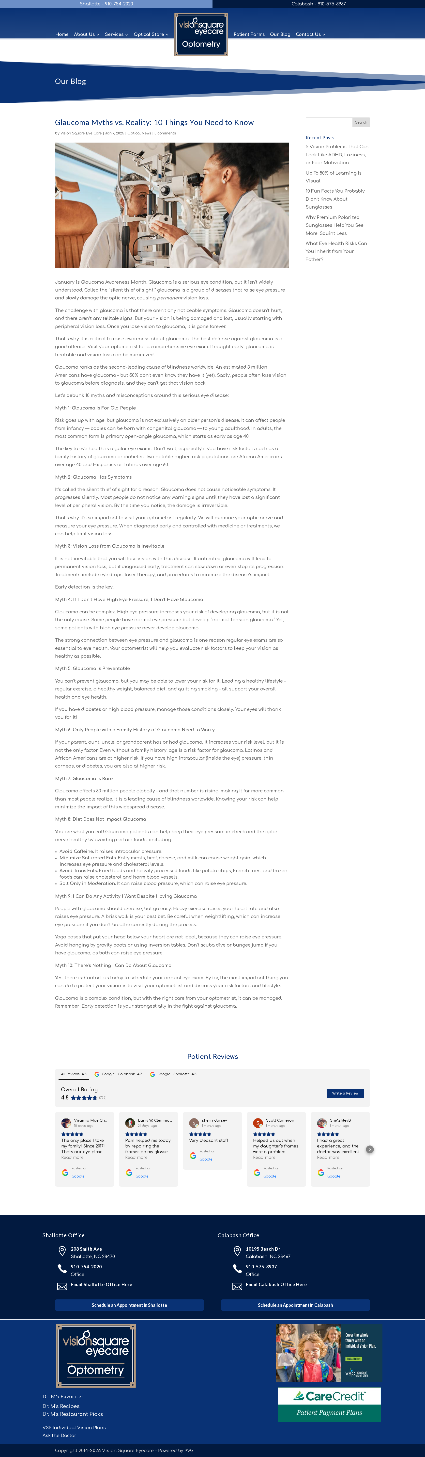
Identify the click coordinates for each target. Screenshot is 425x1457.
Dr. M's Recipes (61, 1406)
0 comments (165, 133)
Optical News (139, 133)
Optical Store (149, 34)
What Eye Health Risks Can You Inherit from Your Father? (336, 251)
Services (114, 34)
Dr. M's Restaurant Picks (73, 1414)
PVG (188, 1450)
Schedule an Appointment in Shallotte (129, 1305)
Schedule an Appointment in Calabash (295, 1305)
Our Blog (280, 34)
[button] (55, 1149)
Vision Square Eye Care (81, 133)
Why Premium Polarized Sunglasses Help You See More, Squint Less (335, 225)
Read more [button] (72, 1157)
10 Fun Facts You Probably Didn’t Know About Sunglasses (335, 199)
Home (62, 34)
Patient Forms (249, 34)
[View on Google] (66, 1123)
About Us (84, 34)
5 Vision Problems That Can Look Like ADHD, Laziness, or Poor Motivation (337, 154)
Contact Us (308, 34)
